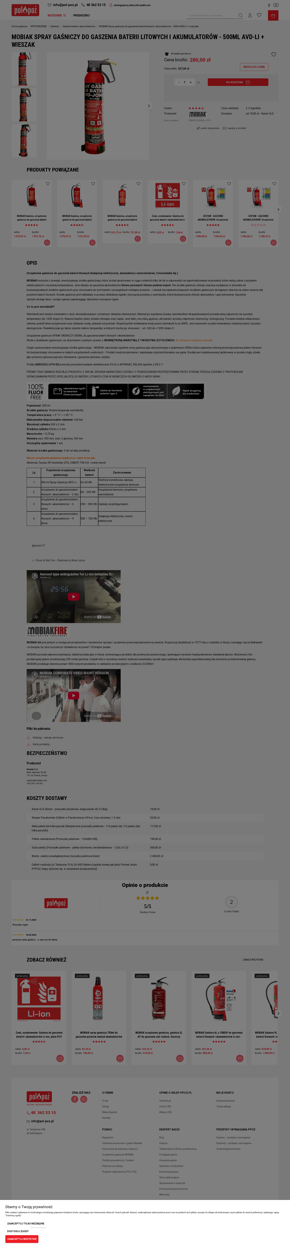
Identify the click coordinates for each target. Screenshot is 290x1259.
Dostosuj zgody (18, 1231)
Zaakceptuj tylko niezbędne (25, 1223)
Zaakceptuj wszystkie (22, 1239)
